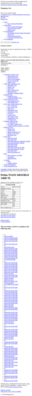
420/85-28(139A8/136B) (11, 303)
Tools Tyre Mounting (10, 164)
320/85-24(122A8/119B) (10, 266)
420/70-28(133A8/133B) (11, 301)
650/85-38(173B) (8, 367)
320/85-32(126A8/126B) (11, 326)
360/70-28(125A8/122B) (11, 297)
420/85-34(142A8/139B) (11, 331)
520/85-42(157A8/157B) (11, 371)
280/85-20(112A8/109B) (10, 252)
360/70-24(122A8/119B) (10, 269)
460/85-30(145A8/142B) (11, 317)
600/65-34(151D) (9, 339)
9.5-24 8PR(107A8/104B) (11, 284)
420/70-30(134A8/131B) (11, 314)
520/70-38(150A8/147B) (11, 357)
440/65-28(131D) (9, 304)
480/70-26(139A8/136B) (11, 287)
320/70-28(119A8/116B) (10, 292)
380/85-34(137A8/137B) (11, 329)
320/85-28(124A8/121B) (11, 294)
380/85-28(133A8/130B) (11, 300)
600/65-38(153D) (9, 363)
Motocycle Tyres (8, 127)
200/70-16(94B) (8, 236)
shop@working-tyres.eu (15, 387)
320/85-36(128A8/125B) (11, 342)
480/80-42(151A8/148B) (11, 370)
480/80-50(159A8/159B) (11, 381)
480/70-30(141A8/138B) (11, 318)
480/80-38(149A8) (9, 356)
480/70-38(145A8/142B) (11, 354)
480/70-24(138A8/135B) (11, 281)
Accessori (6, 160)
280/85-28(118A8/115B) (10, 290)
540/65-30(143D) (9, 322)
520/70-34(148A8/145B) (11, 336)
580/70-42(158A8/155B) (11, 373)
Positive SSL (4, 19)
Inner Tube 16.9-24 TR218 (8, 215)
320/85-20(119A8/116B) (10, 256)
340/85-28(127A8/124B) (11, 295)
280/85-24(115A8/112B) (10, 262)
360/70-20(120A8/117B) (10, 258)
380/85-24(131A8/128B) (11, 272)
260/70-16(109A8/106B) (11, 239)
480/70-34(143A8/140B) (11, 334)
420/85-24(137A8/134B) (11, 276)
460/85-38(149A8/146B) (11, 353)
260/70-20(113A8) (9, 247)
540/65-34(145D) (9, 337)
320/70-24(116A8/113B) (10, 264)
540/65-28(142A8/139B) (11, 309)
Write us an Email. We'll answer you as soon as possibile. (11, 390)
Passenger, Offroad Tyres (11, 121)
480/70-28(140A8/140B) (11, 308)
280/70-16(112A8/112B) (10, 241)
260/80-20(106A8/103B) (11, 248)
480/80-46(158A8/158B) (11, 376)
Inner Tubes (7, 136)
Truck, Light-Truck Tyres (11, 99)
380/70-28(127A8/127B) (11, 298)
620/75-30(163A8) (9, 323)
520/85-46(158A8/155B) (11, 377)
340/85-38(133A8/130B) (11, 348)
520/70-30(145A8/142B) (11, 320)
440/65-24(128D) (9, 278)
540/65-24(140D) (9, 283)
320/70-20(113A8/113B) (10, 255)
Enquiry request (5, 220)
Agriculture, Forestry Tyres (11, 74)
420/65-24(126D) (9, 273)
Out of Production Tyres (10, 166)
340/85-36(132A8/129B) (11, 343)
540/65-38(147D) (9, 360)
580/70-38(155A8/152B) (11, 362)
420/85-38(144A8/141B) (11, 351)
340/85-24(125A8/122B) (11, 267)
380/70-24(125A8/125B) (11, 270)
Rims (5, 154)
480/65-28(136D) (9, 306)
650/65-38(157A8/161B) (11, 365)
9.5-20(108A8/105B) (10, 259)
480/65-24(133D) (9, 280)
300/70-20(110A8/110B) (10, 253)
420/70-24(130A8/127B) (11, 275)
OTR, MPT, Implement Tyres (12, 84)
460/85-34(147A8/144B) (11, 332)
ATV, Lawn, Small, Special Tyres (13, 104)
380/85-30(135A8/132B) (11, 312)
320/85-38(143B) (8, 346)
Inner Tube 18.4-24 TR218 (8, 217)
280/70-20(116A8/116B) (10, 250)
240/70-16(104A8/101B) (11, 238)
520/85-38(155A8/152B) (11, 359)
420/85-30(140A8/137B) (11, 315)
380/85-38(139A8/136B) (11, 350)
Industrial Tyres (8, 94)
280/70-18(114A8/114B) (10, 244)
